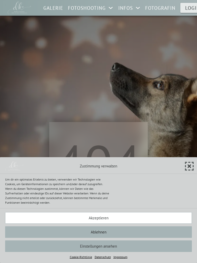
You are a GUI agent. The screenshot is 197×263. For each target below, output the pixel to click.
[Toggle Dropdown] (110, 7)
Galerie (53, 8)
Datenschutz (103, 257)
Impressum (120, 257)
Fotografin (160, 8)
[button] (189, 166)
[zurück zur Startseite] (19, 7)
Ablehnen (98, 232)
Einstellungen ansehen (98, 246)
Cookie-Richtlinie (81, 257)
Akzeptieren (99, 217)
